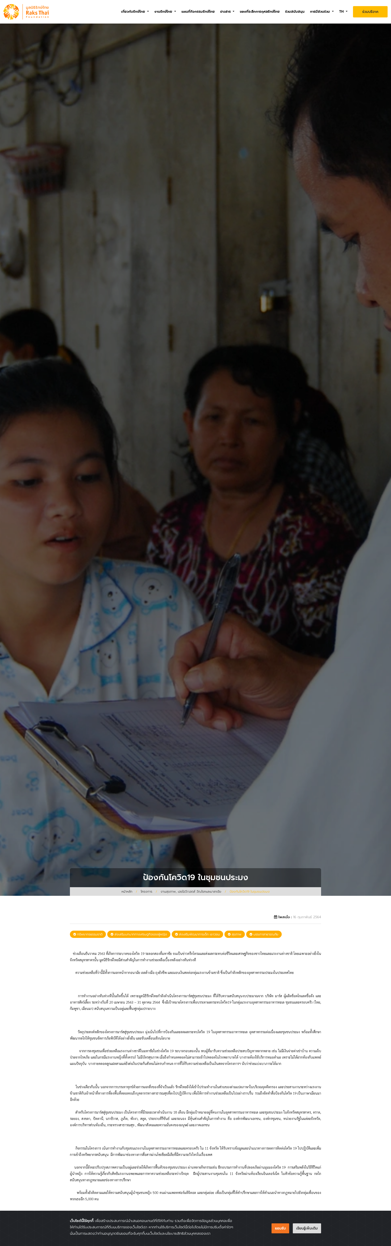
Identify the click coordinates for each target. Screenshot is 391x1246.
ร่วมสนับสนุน (295, 11)
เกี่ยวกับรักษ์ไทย (133, 11)
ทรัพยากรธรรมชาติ (89, 934)
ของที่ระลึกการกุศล (260, 11)
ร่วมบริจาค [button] (370, 11)
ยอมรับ (280, 1228)
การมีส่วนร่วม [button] (320, 11)
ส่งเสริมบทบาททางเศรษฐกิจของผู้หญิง (140, 934)
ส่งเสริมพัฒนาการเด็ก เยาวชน (199, 934)
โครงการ (146, 891)
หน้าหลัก (127, 891)
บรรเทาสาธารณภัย (265, 934)
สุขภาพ (236, 934)
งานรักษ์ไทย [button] (163, 11)
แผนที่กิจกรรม (198, 11)
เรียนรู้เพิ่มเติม (307, 1228)
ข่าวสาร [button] (226, 11)
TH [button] (342, 11)
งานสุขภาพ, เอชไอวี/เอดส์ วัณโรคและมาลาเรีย (191, 891)
